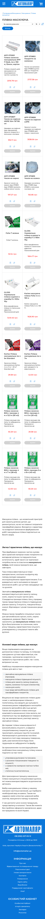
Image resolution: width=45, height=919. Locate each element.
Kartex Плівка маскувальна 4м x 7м (32, 356)
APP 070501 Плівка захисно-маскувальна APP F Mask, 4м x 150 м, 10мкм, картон (12, 59)
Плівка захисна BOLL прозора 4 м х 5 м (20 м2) (31, 413)
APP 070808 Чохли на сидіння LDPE (32, 119)
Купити (12, 91)
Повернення (22, 879)
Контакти (22, 876)
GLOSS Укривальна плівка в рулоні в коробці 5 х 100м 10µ (12, 296)
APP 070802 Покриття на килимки (30, 58)
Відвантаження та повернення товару (22, 866)
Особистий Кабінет (22, 903)
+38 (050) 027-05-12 (22, 836)
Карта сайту (22, 882)
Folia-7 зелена (12, 233)
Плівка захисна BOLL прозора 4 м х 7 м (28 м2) (11, 470)
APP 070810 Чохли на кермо (11, 177)
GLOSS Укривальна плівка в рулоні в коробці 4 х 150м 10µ (32, 235)
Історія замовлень (22, 906)
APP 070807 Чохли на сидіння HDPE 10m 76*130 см (12, 120)
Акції (23, 891)
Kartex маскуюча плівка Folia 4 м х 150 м (32, 295)
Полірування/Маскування (12, 13)
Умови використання (22, 873)
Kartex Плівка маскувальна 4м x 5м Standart (12, 356)
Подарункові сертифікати (22, 888)
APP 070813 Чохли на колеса (32, 177)
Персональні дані (22, 869)
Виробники (22, 885)
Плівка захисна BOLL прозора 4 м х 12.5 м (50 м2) (11, 413)
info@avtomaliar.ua (22, 851)
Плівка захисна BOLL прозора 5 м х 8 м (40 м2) (32, 470)
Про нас (22, 863)
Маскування (26, 13)
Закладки (22, 910)
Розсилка (22, 913)
